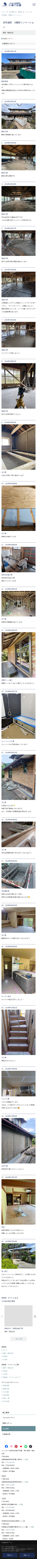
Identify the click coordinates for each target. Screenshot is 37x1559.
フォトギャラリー (8, 1417)
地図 (26, 1459)
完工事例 (5, 1428)
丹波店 (5, 1356)
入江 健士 (6, 1392)
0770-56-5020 (10, 1507)
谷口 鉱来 (6, 1401)
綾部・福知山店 (8, 1353)
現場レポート (7, 1423)
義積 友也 (6, 1389)
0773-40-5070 (10, 1462)
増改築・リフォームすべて (12, 1377)
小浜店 (5, 1359)
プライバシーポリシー (21, 1549)
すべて (5, 1350)
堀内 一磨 (6, 1398)
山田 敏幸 (6, 1395)
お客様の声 (6, 1434)
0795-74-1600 (10, 1485)
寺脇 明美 (6, 1385)
